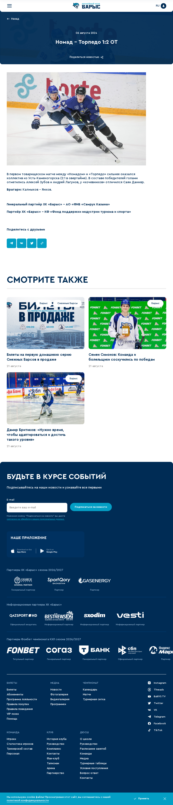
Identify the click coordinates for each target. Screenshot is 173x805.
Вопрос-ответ (89, 773)
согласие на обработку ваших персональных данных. (36, 519)
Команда (13, 732)
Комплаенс (54, 749)
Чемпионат (91, 683)
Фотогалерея (59, 694)
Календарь (90, 689)
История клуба (56, 739)
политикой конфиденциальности (28, 800)
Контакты (53, 753)
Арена (51, 768)
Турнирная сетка (94, 699)
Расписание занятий (93, 749)
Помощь (12, 719)
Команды (86, 753)
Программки (58, 704)
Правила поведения (20, 709)
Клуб (50, 732)
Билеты (12, 683)
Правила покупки (18, 704)
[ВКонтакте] (21, 243)
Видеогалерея (59, 699)
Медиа (54, 683)
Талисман (53, 763)
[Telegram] (11, 243)
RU (157, 5)
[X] (31, 243)
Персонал (13, 753)
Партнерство (55, 773)
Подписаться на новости (91, 507)
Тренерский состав (19, 749)
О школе (86, 739)
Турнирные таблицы (93, 763)
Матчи (87, 694)
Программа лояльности (22, 699)
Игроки (11, 739)
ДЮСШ (84, 732)
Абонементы (15, 694)
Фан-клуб (53, 758)
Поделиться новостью (84, 57)
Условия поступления (94, 768)
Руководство (55, 744)
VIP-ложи (13, 714)
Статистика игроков (20, 744)
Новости (56, 689)
